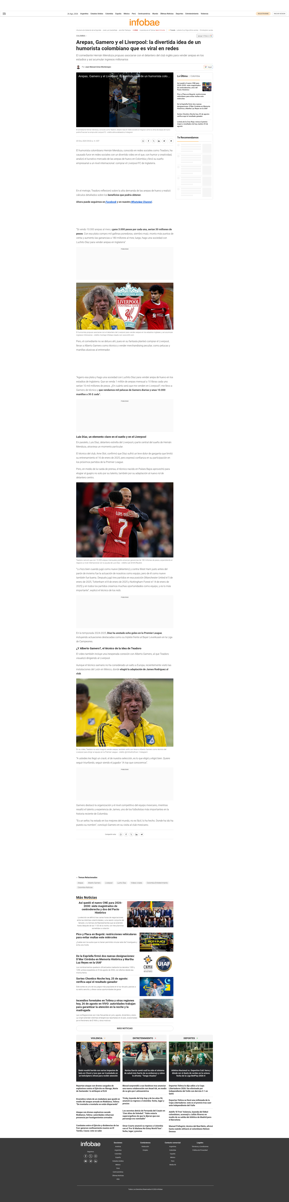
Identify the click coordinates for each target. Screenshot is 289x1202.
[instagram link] (95, 1156)
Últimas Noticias (167, 14)
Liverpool (109, 883)
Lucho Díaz (121, 883)
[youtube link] (85, 1161)
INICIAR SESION (279, 14)
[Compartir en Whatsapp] (143, 141)
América (118, 1146)
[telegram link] (90, 1161)
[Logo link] (144, 22)
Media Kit (172, 1165)
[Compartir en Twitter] (153, 141)
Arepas (80, 883)
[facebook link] (85, 1156)
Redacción (145, 1146)
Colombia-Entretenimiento (157, 883)
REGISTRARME (263, 14)
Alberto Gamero (94, 883)
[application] (124, 99)
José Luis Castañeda (96, 30)
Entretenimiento (191, 14)
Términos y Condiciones (200, 1146)
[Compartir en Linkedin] (159, 141)
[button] (4, 14)
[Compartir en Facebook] (148, 141)
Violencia (204, 14)
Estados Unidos (97, 14)
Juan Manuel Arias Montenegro (98, 67)
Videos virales (136, 883)
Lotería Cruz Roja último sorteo (174, 30)
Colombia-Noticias (85, 887)
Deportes (179, 14)
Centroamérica (144, 14)
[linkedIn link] (95, 1161)
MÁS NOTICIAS (125, 1028)
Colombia (109, 14)
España (118, 14)
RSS (118, 1179)
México (127, 14)
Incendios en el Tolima (138, 30)
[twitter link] (90, 1156)
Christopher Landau (193, 30)
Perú (134, 14)
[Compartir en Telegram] (164, 141)
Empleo (145, 1150)
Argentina (84, 14)
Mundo (155, 14)
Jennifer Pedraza (111, 30)
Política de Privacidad (200, 1150)
